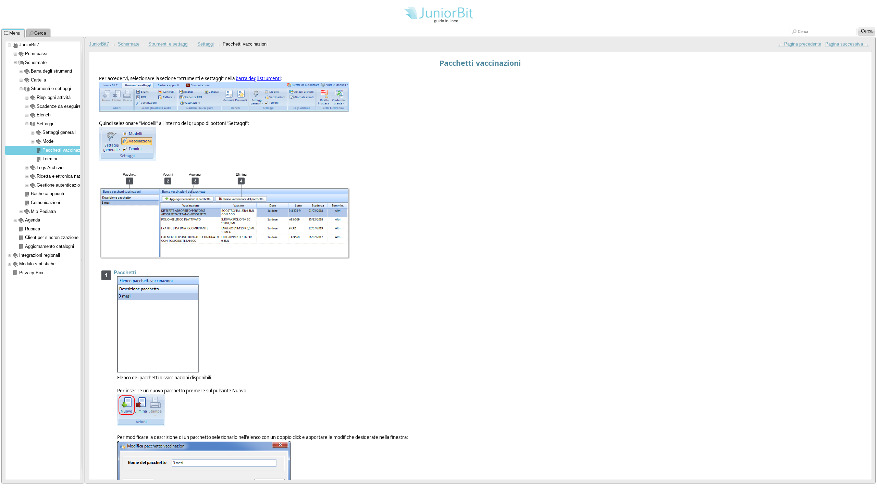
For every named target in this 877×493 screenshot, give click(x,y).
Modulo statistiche (37, 263)
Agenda (32, 220)
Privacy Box (31, 272)
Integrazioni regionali (39, 255)
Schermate (36, 62)
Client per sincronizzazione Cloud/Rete (63, 237)
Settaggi (205, 44)
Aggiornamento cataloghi (49, 246)
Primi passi (36, 53)
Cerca (803, 31)
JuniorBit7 (29, 44)
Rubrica (32, 228)
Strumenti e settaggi (168, 44)
